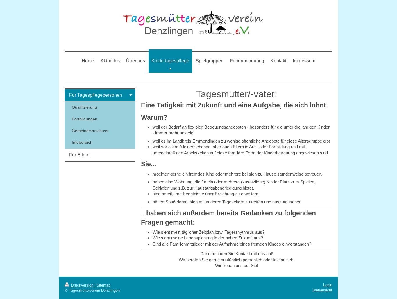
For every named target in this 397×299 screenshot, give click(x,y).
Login (327, 285)
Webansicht (322, 290)
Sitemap (103, 285)
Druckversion (82, 285)
